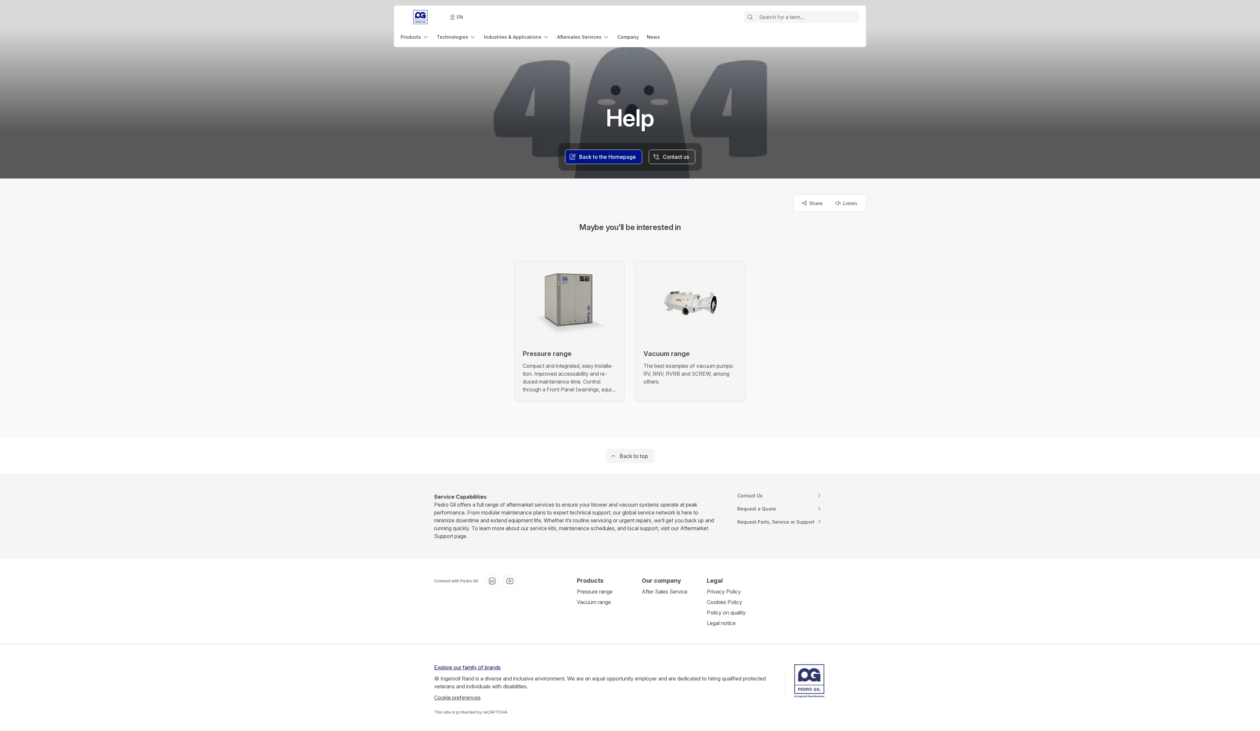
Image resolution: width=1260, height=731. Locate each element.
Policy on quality (726, 612)
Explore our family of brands (467, 667)
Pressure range (595, 591)
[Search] (750, 17)
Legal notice (721, 623)
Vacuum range (594, 602)
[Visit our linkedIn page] (492, 581)
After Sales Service (664, 591)
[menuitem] (415, 36)
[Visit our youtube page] (510, 581)
